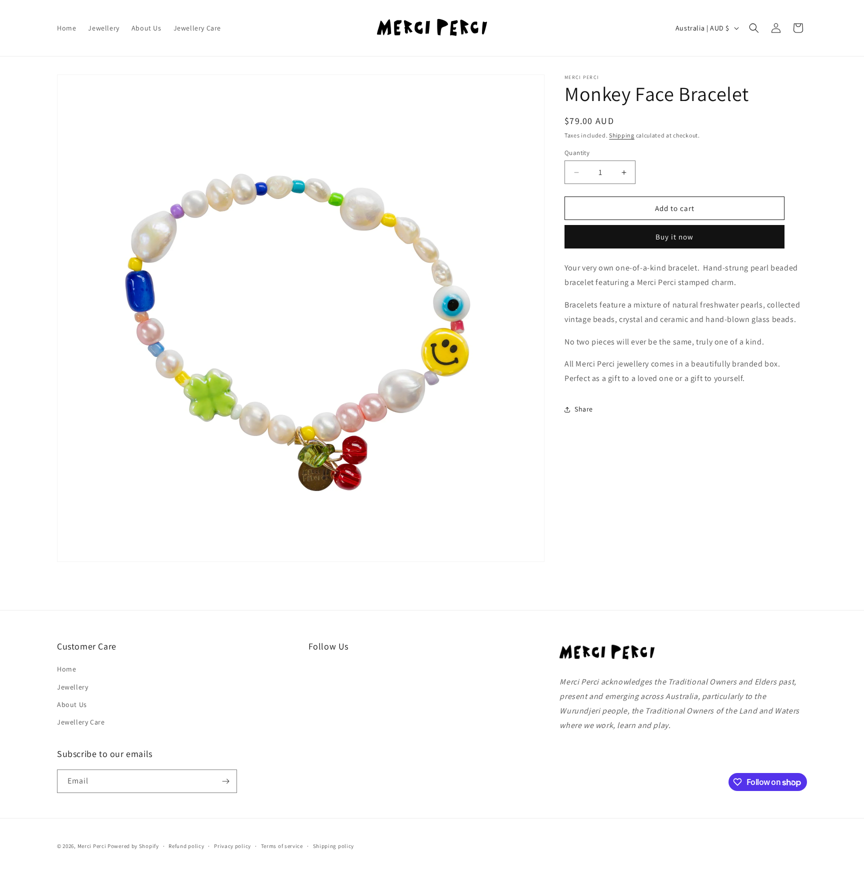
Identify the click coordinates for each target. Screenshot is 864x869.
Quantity (577, 152)
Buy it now (675, 237)
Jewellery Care (80, 722)
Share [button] (583, 409)
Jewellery (72, 687)
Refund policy (186, 846)
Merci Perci (92, 846)
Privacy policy (232, 846)
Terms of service (282, 846)
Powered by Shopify (133, 846)
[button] (754, 28)
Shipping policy (333, 846)
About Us (72, 704)
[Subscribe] (225, 781)
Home (66, 669)
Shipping (621, 135)
